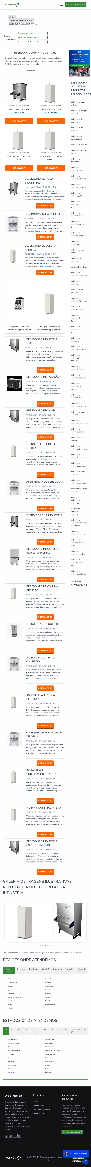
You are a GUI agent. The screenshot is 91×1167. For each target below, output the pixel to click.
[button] (39, 945)
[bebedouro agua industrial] (19, 303)
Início (12, 17)
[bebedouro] (19, 93)
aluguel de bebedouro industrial (75, 511)
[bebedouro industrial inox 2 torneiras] (14, 556)
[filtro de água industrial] (14, 521)
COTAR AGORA (19, 121)
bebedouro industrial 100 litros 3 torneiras (79, 523)
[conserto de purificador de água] (14, 739)
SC (39, 1029)
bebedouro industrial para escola (77, 563)
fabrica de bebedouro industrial (75, 500)
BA (58, 1029)
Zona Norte (21, 969)
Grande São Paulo (69, 970)
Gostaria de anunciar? (75, 4)
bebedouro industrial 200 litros (29, 37)
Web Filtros (14, 1096)
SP (26, 1029)
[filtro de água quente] (14, 630)
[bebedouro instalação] (14, 383)
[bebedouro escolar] (14, 417)
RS (45, 1029)
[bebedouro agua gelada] (13, 224)
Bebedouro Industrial (41, 1109)
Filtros (35, 1101)
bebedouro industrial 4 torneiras (75, 358)
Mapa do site (38, 1113)
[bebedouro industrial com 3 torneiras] (14, 848)
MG (12, 1029)
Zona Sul (45, 969)
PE (52, 1029)
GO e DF (72, 1030)
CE (65, 1029)
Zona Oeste (33, 969)
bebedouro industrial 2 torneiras (75, 318)
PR (32, 1029)
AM (78, 1029)
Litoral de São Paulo (82, 970)
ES (19, 1029)
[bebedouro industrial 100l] (14, 346)
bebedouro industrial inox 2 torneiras (31, 42)
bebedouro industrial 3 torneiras (75, 329)
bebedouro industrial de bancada (76, 386)
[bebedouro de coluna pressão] (13, 256)
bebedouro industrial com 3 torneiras (77, 204)
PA (85, 1029)
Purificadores (38, 1105)
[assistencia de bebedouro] (14, 488)
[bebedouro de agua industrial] (13, 189)
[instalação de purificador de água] (14, 776)
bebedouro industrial (21, 20)
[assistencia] (51, 93)
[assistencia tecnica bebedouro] (14, 701)
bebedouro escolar (79, 144)
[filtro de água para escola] (14, 450)
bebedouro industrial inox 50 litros (78, 543)
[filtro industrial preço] (14, 814)
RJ (6, 1029)
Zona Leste (57, 969)
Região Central (9, 970)
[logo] (12, 4)
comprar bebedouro (79, 267)
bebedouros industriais (26, 33)
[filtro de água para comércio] (14, 664)
